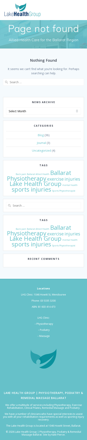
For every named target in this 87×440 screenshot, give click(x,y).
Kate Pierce (58, 434)
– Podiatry (43, 330)
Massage (44, 336)
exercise (55, 179)
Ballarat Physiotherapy (39, 175)
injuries (72, 179)
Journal (41, 143)
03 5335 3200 (48, 300)
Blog (41, 135)
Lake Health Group (36, 184)
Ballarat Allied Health (38, 174)
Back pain (21, 174)
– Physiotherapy (43, 324)
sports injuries (31, 189)
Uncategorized (41, 150)
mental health (69, 185)
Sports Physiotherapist (63, 190)
